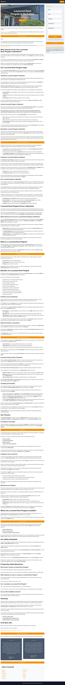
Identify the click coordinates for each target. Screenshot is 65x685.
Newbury (24, 674)
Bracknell (18, 630)
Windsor (24, 676)
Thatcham (25, 671)
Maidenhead (25, 669)
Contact (62, 1)
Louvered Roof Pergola (6, 31)
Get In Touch (55, 43)
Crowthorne (14, 630)
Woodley (5, 630)
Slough (24, 677)
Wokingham (10, 630)
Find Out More (22, 429)
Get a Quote (22, 20)
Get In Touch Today (22, 36)
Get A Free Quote (22, 662)
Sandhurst (4, 678)
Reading (2, 630)
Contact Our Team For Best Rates (22, 142)
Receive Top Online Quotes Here (22, 337)
